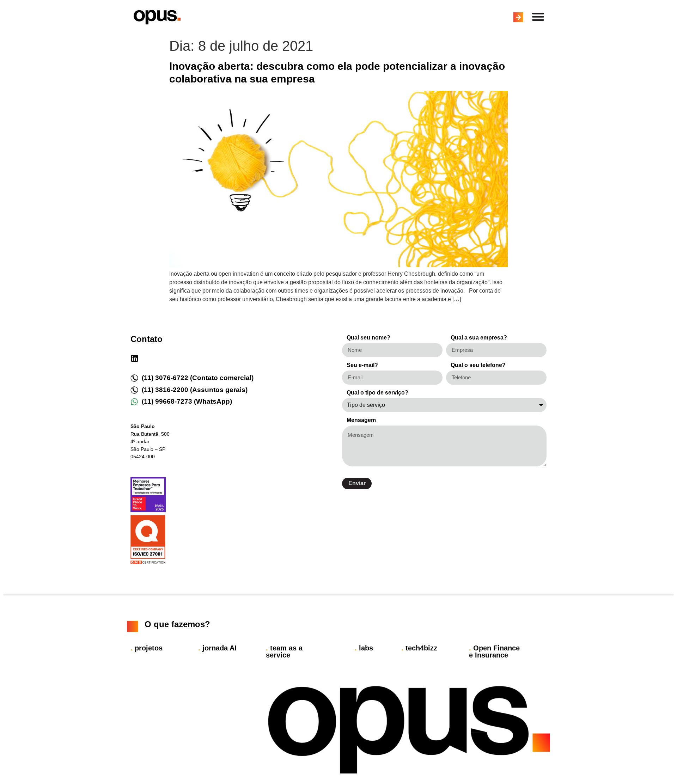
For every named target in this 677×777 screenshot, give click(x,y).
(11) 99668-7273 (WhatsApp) (187, 401)
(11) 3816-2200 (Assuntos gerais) (195, 389)
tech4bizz (419, 648)
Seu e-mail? (362, 365)
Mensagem (361, 420)
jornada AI (217, 648)
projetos (146, 648)
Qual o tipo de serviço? (377, 393)
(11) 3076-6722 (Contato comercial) (198, 377)
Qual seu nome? (368, 338)
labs (364, 648)
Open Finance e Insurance (494, 651)
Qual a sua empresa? (479, 338)
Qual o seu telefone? (478, 365)
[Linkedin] (134, 358)
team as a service (284, 651)
